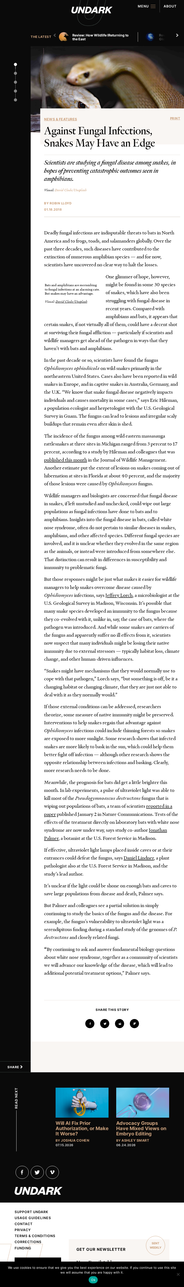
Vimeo (52, 1172)
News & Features (60, 119)
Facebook (22, 1172)
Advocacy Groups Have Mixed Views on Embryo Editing (141, 1128)
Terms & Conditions (35, 1236)
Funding (23, 1248)
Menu (143, 6)
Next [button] (177, 35)
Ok (93, 1280)
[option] (100, 37)
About (170, 6)
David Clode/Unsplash (70, 190)
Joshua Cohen (75, 1140)
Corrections (28, 1242)
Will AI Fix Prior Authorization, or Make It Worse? (82, 1128)
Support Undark (31, 1212)
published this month (65, 459)
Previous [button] (55, 35)
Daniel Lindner (139, 857)
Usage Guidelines (33, 1218)
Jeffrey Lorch (118, 595)
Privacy (23, 1230)
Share (13, 1067)
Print (175, 118)
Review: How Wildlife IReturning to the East (100, 37)
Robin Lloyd (61, 203)
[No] (178, 1274)
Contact (24, 1224)
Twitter (37, 1172)
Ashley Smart (135, 1140)
